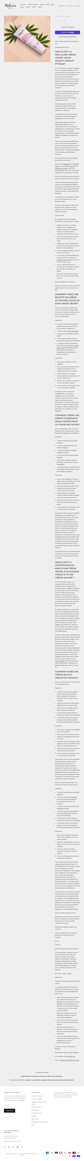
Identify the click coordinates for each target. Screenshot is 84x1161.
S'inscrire (9, 1110)
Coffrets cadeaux (32, 4)
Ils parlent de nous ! (37, 1113)
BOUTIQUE (23, 4)
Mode (52, 4)
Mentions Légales (37, 1099)
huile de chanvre (73, 331)
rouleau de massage (61, 168)
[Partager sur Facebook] (61, 16)
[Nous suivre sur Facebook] (5, 1147)
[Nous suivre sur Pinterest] (13, 1147)
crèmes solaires (59, 661)
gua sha (72, 166)
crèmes (77, 68)
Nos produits (35, 1110)
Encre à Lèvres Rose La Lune (12, 1141)
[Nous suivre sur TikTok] (22, 1147)
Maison (34, 7)
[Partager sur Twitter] (63, 16)
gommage (66, 164)
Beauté (42, 4)
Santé (47, 4)
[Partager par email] (68, 16)
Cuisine (39, 7)
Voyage (28, 7)
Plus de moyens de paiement (67, 37)
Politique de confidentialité (39, 1122)
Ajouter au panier (67, 27)
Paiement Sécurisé (37, 1107)
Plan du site (35, 1119)
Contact (34, 1116)
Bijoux (22, 7)
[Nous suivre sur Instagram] (9, 1147)
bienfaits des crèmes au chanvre (69, 1060)
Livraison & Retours (37, 1096)
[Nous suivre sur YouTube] (17, 1147)
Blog (33, 1125)
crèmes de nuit (70, 1056)
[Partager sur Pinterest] (66, 16)
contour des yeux (62, 260)
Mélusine (21, 1100)
